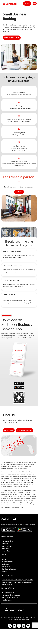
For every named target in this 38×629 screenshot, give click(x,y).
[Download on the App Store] (19, 384)
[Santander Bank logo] (10, 3)
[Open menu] (35, 3)
